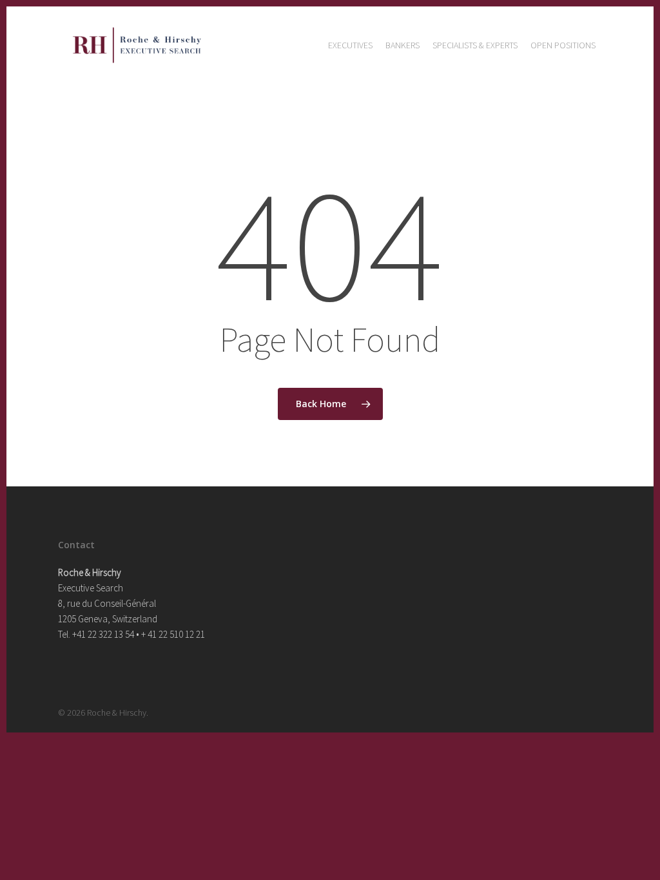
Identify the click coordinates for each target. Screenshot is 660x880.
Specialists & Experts (475, 45)
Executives (350, 45)
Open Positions (563, 45)
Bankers (402, 45)
